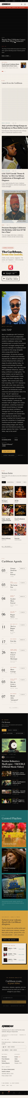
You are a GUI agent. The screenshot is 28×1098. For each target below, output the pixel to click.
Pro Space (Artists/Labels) (8, 1069)
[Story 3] (5, 71)
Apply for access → (10, 939)
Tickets (22, 582)
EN (21, 1)
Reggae (19, 482)
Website (22, 568)
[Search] (21, 4)
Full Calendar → (14, 707)
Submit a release (6, 1071)
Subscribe (14, 1002)
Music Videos (12, 730)
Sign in (7, 1)
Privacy (3, 1085)
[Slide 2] (13, 42)
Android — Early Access (10, 1050)
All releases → (7, 546)
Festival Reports (6, 1063)
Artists (16, 1059)
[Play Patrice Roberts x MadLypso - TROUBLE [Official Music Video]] (14, 745)
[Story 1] (2, 71)
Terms (7, 1085)
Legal (11, 1085)
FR (25, 1)
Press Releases (5, 1059)
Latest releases (9, 455)
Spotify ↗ (21, 455)
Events (17, 1056)
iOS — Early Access (9, 1047)
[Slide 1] (12, 42)
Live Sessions (8, 733)
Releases (17, 1061)
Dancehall (10, 482)
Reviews (4, 1061)
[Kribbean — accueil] (6, 4)
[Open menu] (25, 4)
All (4, 482)
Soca (25, 482)
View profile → (8, 451)
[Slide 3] (15, 42)
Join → (14, 1)
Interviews (19, 733)
